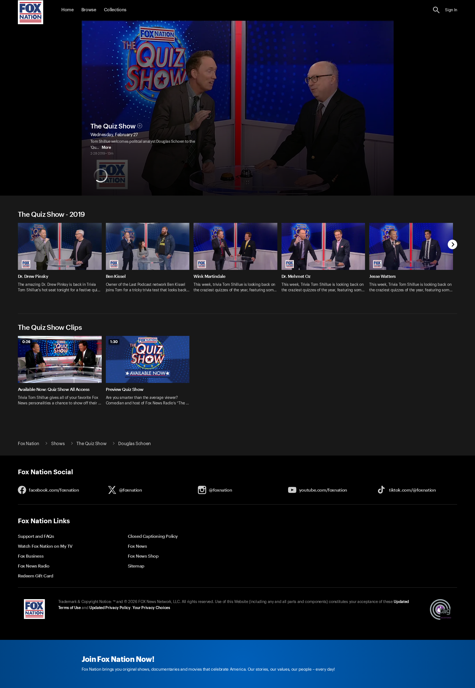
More (106, 148)
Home (67, 10)
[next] (453, 245)
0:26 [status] (26, 341)
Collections (115, 10)
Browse (88, 10)
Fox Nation (28, 444)
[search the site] (436, 10)
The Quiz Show (113, 126)
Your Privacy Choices (151, 608)
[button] (436, 10)
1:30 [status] (114, 341)
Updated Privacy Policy (110, 608)
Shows (58, 444)
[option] (62, 261)
